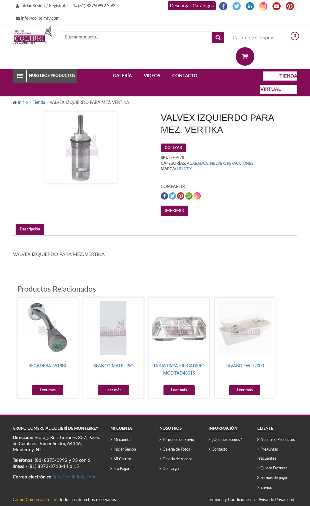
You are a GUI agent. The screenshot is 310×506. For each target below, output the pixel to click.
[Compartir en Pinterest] (181, 196)
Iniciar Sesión (125, 449)
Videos (152, 76)
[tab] (29, 230)
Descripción (30, 229)
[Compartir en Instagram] (197, 196)
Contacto (184, 76)
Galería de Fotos (176, 449)
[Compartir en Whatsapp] (189, 196)
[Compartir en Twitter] (173, 196)
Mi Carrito (122, 459)
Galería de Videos (178, 459)
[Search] (218, 37)
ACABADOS (197, 164)
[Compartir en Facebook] (165, 196)
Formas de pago (273, 478)
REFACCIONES (240, 164)
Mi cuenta (122, 440)
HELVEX (217, 164)
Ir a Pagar (122, 469)
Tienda (39, 103)
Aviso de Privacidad (276, 500)
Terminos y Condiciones (229, 500)
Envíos (266, 488)
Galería (122, 76)
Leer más (48, 390)
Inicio (23, 103)
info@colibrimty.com (40, 18)
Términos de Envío (178, 440)
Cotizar (173, 148)
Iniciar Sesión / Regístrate (43, 6)
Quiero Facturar (273, 468)
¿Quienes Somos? (227, 440)
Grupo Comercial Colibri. (35, 500)
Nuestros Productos (277, 440)
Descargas (171, 469)
